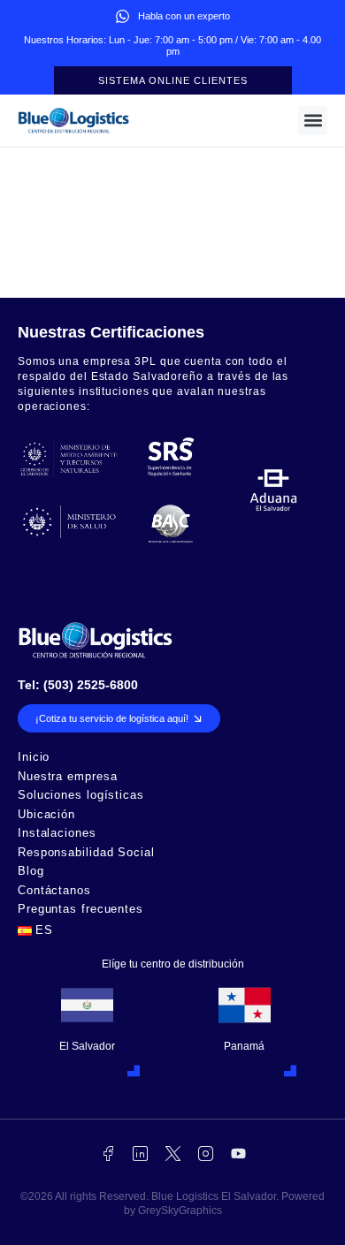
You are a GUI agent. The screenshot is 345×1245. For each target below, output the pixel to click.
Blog (31, 872)
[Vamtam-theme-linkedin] (140, 1153)
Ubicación (46, 815)
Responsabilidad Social (86, 853)
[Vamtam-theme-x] (172, 1153)
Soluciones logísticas (81, 796)
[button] (312, 120)
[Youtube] (238, 1153)
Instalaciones (57, 834)
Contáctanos (54, 891)
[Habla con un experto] (122, 16)
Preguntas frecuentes (80, 910)
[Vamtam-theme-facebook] (107, 1153)
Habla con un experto (184, 16)
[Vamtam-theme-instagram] (205, 1153)
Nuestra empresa (68, 777)
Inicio (34, 758)
